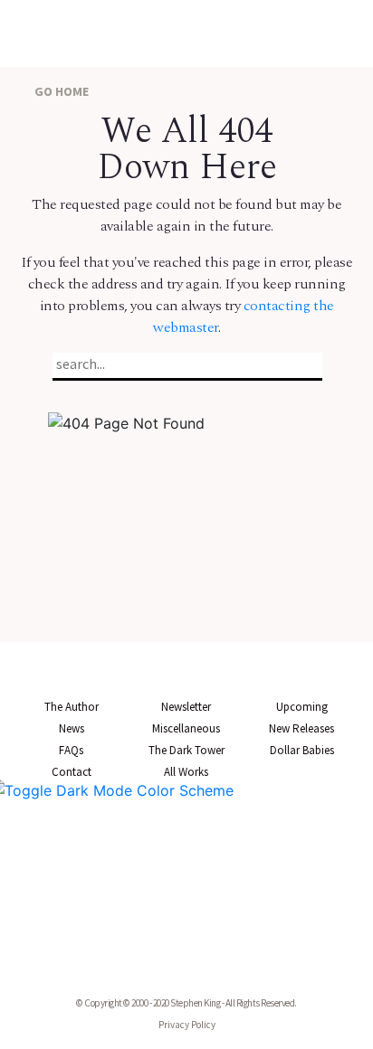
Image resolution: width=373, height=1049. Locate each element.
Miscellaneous (186, 728)
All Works (186, 772)
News (71, 728)
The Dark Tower (186, 750)
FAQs (71, 750)
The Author (71, 706)
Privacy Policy (186, 1024)
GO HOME (60, 91)
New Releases (301, 728)
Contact (71, 772)
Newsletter (186, 706)
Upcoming (302, 706)
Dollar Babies (302, 750)
